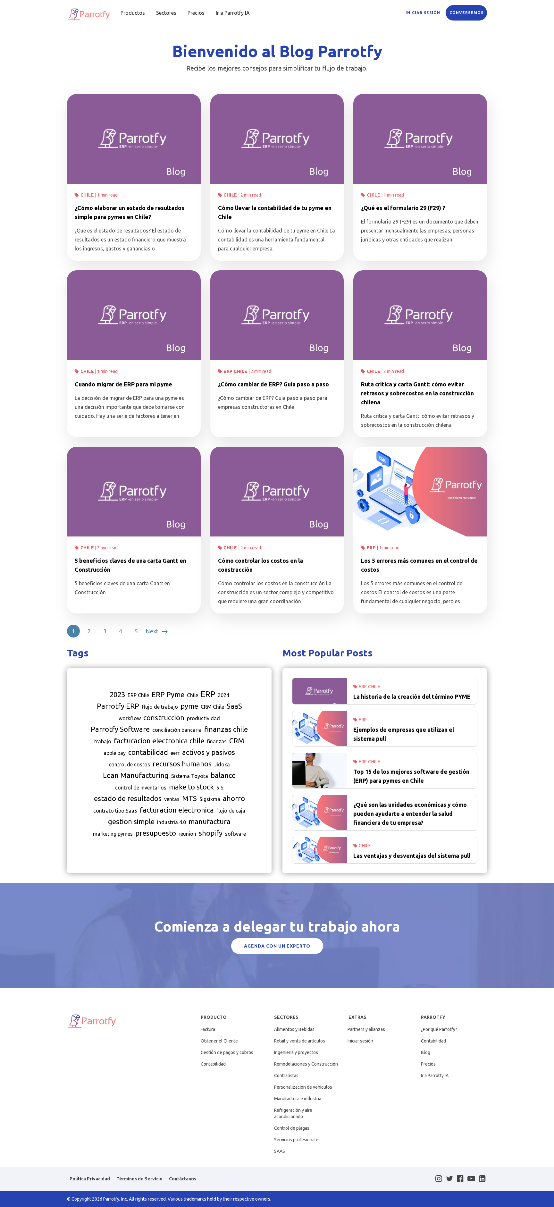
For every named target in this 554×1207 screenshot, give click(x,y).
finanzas (217, 741)
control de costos (129, 764)
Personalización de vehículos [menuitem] (303, 1087)
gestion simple (131, 821)
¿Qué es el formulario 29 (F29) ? (403, 208)
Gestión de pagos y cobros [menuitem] (227, 1052)
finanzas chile (226, 729)
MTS (189, 798)
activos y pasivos (208, 752)
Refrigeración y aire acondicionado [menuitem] (293, 1113)
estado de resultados (128, 798)
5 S (219, 787)
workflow (130, 718)
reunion (187, 834)
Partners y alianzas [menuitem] (366, 1029)
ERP (371, 547)
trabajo (102, 741)
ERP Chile (235, 371)
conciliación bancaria (177, 730)
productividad (203, 718)
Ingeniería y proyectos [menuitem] (296, 1052)
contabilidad (148, 752)
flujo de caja (230, 811)
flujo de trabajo (160, 707)
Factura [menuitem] (208, 1029)
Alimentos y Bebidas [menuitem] (294, 1029)
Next (152, 631)
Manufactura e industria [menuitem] (297, 1098)
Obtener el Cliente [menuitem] (219, 1040)
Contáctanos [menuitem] (182, 1178)
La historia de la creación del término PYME (412, 696)
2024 (223, 695)
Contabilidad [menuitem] (213, 1064)
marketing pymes (113, 834)
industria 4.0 (171, 822)
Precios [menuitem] (196, 13)
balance (223, 775)
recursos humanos (182, 764)
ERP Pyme (168, 694)
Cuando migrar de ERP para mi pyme (123, 384)
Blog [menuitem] (425, 1052)
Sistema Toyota (189, 776)
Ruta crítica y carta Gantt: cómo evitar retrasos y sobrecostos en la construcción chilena (417, 393)
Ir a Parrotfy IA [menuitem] (233, 13)
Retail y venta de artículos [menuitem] (299, 1040)
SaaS (234, 706)
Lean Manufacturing (136, 775)
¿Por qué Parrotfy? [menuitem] (439, 1029)
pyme (189, 706)
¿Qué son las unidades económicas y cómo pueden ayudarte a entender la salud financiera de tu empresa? (410, 813)
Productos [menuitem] (133, 13)
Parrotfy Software (120, 729)
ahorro (234, 798)
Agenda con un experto (277, 946)
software (235, 834)
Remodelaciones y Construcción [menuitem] (306, 1064)
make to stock (191, 787)
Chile (87, 195)
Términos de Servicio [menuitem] (139, 1178)
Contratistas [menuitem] (286, 1075)
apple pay (115, 753)
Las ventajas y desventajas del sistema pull (411, 855)
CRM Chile (212, 707)
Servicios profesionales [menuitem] (297, 1139)
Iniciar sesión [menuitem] (360, 1040)
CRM (236, 741)
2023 (117, 694)
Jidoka (222, 764)
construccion (163, 717)
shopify (210, 833)
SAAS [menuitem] (279, 1151)
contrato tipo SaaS (115, 811)
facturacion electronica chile (159, 741)
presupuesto (155, 833)
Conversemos (466, 13)
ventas (172, 799)
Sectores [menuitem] (166, 13)
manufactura (210, 821)
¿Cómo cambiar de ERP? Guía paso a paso (273, 384)
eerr (175, 753)
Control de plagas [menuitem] (291, 1128)
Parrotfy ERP (118, 706)
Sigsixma (209, 799)
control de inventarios (140, 787)
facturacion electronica (177, 810)
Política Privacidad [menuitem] (90, 1178)
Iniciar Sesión (423, 13)
